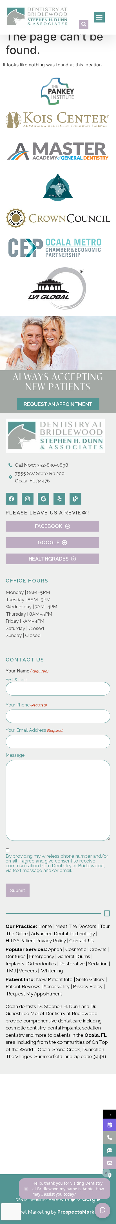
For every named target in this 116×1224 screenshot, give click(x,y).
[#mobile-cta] (109, 1163)
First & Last (16, 679)
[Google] (44, 499)
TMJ (11, 971)
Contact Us (82, 940)
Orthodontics (42, 963)
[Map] (109, 1175)
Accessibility (56, 986)
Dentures (16, 956)
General (65, 956)
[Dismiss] (106, 1173)
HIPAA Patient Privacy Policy (36, 940)
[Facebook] (11, 499)
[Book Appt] (109, 1125)
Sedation (98, 963)
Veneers (28, 971)
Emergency (41, 956)
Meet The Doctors (75, 926)
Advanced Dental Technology (63, 933)
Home (44, 926)
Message (15, 755)
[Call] (109, 1137)
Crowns (98, 949)
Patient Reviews (23, 986)
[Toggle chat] (102, 1210)
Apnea (54, 949)
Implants (15, 963)
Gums (84, 956)
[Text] (109, 1150)
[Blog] (75, 499)
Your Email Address (34, 730)
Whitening (52, 971)
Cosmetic (75, 949)
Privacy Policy (87, 986)
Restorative (72, 963)
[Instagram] (28, 499)
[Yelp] (59, 499)
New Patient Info (54, 979)
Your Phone (26, 705)
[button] (83, 24)
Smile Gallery (90, 979)
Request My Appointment (34, 994)
